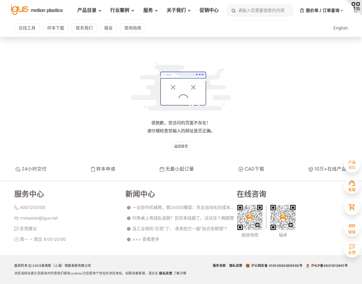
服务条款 (219, 266)
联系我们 (84, 27)
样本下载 (55, 27)
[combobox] (258, 10)
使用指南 (132, 27)
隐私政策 (166, 273)
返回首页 (181, 146)
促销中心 (209, 10)
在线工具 (27, 27)
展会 (108, 27)
